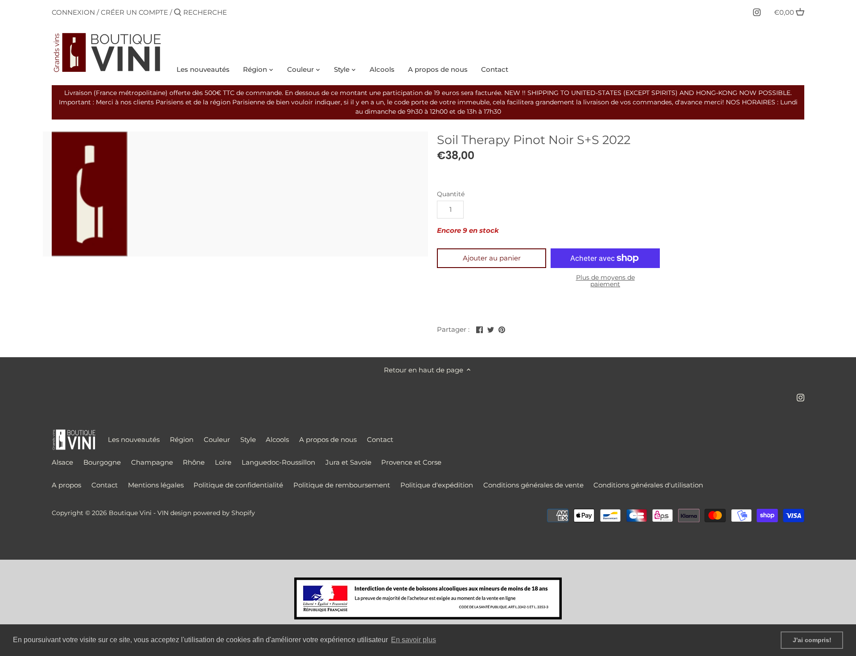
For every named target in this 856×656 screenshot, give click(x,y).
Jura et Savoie (348, 462)
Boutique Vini (130, 512)
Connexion (73, 12)
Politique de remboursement (341, 485)
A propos (66, 485)
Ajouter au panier (492, 258)
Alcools (277, 439)
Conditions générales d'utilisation (648, 485)
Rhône (194, 462)
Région (181, 439)
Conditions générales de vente (533, 485)
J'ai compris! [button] (812, 640)
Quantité (451, 194)
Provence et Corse (411, 462)
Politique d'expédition (436, 485)
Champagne (152, 462)
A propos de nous (328, 439)
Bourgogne (102, 462)
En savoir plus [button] (413, 640)
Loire (223, 462)
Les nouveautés (134, 439)
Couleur (217, 439)
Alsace (62, 462)
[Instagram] (757, 12)
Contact (380, 439)
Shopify (243, 512)
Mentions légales (156, 485)
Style (248, 439)
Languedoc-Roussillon (278, 462)
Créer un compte (134, 12)
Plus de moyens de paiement (605, 281)
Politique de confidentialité (238, 485)
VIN (163, 512)
